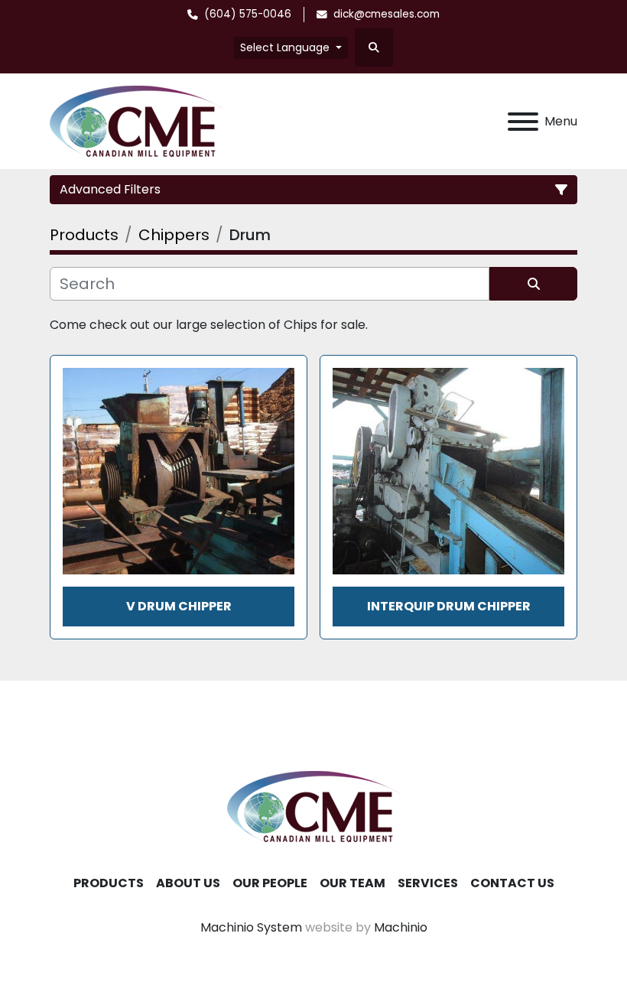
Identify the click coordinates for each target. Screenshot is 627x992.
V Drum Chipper (179, 606)
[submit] (533, 284)
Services (428, 883)
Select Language (285, 47)
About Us (188, 883)
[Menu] (523, 121)
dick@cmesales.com (386, 14)
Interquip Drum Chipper (449, 606)
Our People (269, 883)
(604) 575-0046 (247, 14)
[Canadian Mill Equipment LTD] (313, 806)
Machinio (400, 927)
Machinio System (251, 927)
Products (108, 883)
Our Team (352, 883)
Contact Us (512, 883)
